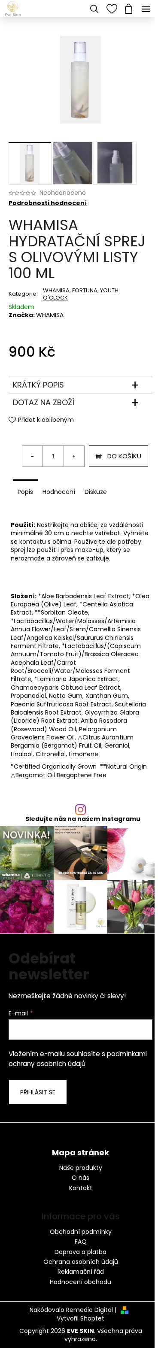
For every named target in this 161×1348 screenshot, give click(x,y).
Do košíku (124, 455)
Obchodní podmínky (81, 1231)
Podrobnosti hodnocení (48, 203)
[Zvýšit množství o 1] (74, 456)
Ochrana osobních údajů (80, 1261)
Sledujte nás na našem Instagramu (82, 819)
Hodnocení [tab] (59, 492)
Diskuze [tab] (96, 492)
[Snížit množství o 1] (32, 456)
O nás (80, 1178)
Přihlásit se (37, 1092)
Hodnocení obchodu (80, 1282)
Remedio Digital (89, 1310)
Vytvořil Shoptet (80, 1319)
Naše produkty (80, 1168)
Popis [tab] (25, 492)
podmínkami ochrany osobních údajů (78, 1058)
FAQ (81, 1241)
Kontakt (80, 1188)
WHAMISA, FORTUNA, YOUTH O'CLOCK (80, 294)
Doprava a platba (80, 1252)
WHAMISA (50, 315)
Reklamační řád (81, 1271)
